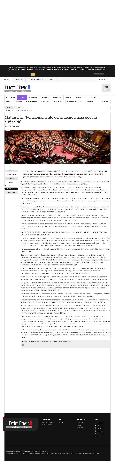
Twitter (99, 425)
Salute (68, 97)
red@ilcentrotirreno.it (63, 342)
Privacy (79, 425)
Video (51, 79)
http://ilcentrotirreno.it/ (44, 342)
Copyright (80, 422)
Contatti (61, 422)
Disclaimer (80, 427)
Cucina (90, 102)
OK (33, 74)
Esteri (102, 97)
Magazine (6, 79)
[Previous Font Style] (5, 185)
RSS (98, 436)
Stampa (9, 174)
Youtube (99, 431)
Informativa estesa (99, 74)
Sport (8, 102)
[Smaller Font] (5, 182)
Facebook (100, 423)
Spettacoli (57, 97)
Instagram (100, 433)
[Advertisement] (54, 32)
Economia (33, 97)
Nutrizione (19, 79)
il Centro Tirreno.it (10, 453)
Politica (22, 97)
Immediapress (31, 102)
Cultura (18, 102)
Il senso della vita (75, 102)
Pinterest (100, 428)
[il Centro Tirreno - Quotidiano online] (17, 88)
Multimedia (59, 102)
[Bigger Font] (17, 182)
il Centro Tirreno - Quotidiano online (21, 451)
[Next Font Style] (17, 185)
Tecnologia (46, 102)
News (13, 97)
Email (15, 174)
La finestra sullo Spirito (36, 79)
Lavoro (78, 97)
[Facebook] (23, 345)
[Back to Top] (2, 463)
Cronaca (45, 97)
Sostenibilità (90, 97)
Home (7, 97)
